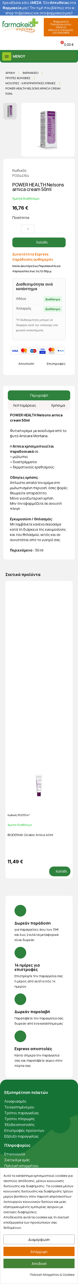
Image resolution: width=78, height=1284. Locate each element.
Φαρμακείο (30, 73)
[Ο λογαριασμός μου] (29, 44)
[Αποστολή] (14, 363)
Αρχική (10, 73)
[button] (4, 44)
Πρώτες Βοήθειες (18, 78)
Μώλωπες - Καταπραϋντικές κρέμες (30, 83)
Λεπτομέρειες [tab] (24, 405)
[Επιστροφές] (43, 363)
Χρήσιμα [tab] (58, 405)
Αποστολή (26, 363)
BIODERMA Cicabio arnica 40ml (30, 835)
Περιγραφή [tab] (39, 395)
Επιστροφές (56, 363)
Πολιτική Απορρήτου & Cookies (52, 1275)
